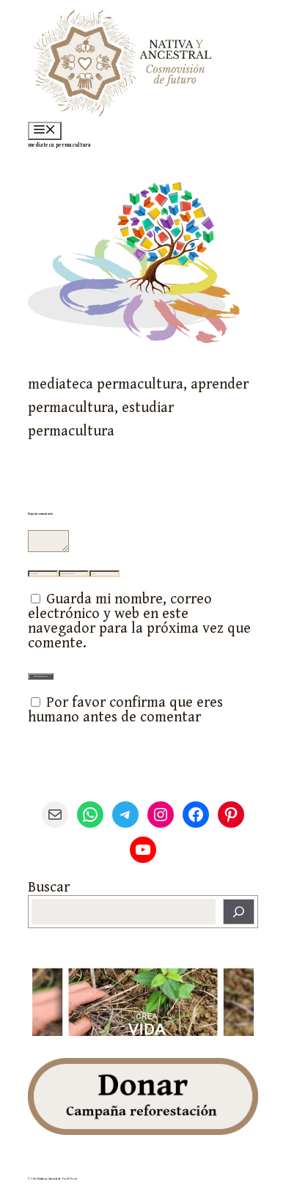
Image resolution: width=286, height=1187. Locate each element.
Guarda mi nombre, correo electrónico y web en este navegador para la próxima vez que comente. (139, 621)
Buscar (49, 887)
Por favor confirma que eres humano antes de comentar (125, 710)
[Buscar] (238, 912)
